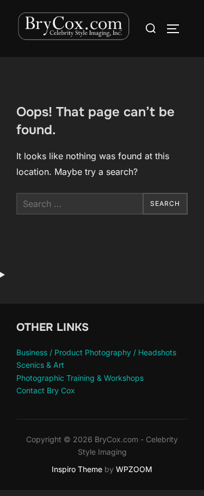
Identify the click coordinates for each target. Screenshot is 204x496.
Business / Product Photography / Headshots (96, 352)
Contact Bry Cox (45, 390)
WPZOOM (134, 469)
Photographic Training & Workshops (80, 377)
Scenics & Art (40, 364)
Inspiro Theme (77, 469)
